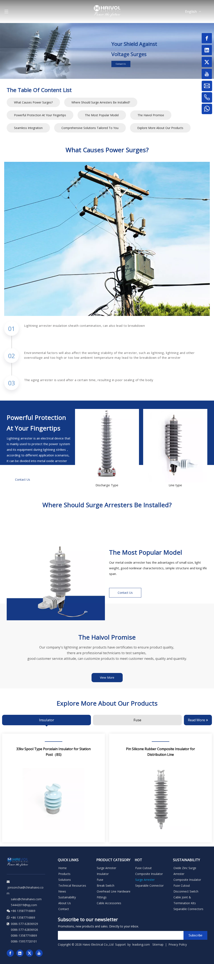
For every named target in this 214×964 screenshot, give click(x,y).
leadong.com (141, 944)
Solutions (64, 880)
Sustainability (67, 897)
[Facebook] (10, 953)
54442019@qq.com (24, 905)
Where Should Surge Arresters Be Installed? (100, 102)
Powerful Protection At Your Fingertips (40, 115)
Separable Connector (149, 885)
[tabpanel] (53, 788)
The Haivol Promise (151, 115)
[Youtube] (39, 953)
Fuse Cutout (143, 868)
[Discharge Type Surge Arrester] (107, 445)
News (62, 891)
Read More (196, 720)
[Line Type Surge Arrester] (175, 445)
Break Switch (105, 885)
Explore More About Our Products (160, 128)
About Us (64, 903)
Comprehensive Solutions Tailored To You (89, 128)
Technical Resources (72, 885)
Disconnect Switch (185, 891)
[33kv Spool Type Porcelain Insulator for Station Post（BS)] (53, 788)
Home (62, 868)
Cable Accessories (109, 903)
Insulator (103, 874)
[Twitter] (29, 953)
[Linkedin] (19, 953)
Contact (63, 909)
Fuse (100, 880)
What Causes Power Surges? (33, 102)
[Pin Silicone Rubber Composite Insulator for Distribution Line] (160, 788)
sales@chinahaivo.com (26, 899)
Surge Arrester (106, 868)
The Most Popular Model (102, 115)
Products (64, 874)
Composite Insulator (149, 874)
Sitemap (157, 944)
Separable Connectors (188, 909)
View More (107, 677)
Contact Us (121, 64)
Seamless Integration (28, 128)
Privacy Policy (178, 944)
